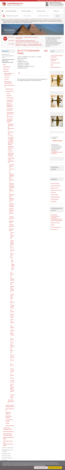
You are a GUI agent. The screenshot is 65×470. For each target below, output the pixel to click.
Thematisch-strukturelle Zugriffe (20, 21)
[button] (2, 11)
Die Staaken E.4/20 (12, 376)
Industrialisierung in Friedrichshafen (37, 21)
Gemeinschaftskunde (8, 431)
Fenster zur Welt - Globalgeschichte (10, 405)
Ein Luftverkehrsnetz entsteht (12, 358)
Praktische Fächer (6, 455)
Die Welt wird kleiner (12, 396)
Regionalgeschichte (10, 409)
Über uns (56, 11)
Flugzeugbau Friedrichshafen (12, 289)
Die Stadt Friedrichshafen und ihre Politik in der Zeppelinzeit (11, 188)
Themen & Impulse (26, 11)
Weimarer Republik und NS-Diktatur (10, 105)
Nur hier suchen (58, 16)
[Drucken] (45, 50)
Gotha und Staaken (12, 322)
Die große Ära (11, 351)
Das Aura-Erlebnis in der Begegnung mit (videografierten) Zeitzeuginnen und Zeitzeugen (27, 41)
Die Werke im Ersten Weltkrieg (11, 205)
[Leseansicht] (46, 50)
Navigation (5, 51)
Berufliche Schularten (7, 458)
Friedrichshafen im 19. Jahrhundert (11, 167)
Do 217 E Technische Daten (12, 265)
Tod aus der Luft (12, 381)
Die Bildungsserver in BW (42, 0)
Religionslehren (7, 66)
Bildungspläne (52, 0)
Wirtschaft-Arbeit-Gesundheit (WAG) (7, 434)
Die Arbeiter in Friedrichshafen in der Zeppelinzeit (11, 177)
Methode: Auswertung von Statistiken (11, 211)
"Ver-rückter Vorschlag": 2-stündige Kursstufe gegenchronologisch (11, 141)
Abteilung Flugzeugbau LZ (12, 235)
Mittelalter (9, 95)
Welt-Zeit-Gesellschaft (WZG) (8, 438)
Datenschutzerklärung (40, 465)
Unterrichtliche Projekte (9, 420)
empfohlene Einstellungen (55, 467)
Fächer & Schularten (11, 11)
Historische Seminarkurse (11, 401)
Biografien (12, 250)
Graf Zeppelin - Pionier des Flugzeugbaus (12, 343)
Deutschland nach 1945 (10, 109)
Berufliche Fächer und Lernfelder (7, 450)
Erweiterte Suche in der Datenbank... (56, 152)
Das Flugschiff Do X (12, 279)
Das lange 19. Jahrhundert (10, 100)
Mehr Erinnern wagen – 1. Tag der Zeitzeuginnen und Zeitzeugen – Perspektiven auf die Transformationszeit (29, 44)
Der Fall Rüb (12, 283)
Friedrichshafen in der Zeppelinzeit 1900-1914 (11, 198)
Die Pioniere (12, 365)
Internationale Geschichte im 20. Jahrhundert (10, 114)
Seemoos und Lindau (12, 370)
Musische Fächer (6, 453)
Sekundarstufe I (9, 89)
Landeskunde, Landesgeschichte (7, 428)
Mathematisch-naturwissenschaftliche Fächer (7, 56)
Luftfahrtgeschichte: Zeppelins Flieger (11, 219)
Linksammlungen (10, 425)
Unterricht (6, 77)
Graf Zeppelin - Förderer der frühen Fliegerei (12, 331)
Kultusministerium (60, 0)
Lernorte (6, 79)
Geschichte (46, 20)
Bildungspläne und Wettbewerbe (8, 74)
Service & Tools (41, 11)
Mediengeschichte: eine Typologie (11, 154)
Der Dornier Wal (12, 274)
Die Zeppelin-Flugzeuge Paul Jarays (12, 304)
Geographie (6, 69)
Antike (8, 93)
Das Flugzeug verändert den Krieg (12, 314)
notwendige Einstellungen (41, 467)
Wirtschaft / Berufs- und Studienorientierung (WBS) (8, 443)
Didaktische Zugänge (8, 413)
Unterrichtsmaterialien (55, 20)
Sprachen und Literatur (7, 447)
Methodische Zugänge (9, 416)
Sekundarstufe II (7, 21)
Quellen (7, 423)
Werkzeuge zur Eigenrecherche (8, 82)
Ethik (4, 64)
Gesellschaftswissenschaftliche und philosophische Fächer (28, 20)
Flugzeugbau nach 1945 (12, 296)
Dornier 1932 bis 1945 (12, 22)
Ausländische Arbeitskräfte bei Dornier (12, 244)
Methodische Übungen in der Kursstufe (11, 148)
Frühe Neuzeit (10, 97)
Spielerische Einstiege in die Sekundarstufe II (11, 126)
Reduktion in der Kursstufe (11, 133)
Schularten (4, 460)
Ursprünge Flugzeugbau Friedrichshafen (12, 388)
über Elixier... (54, 150)
